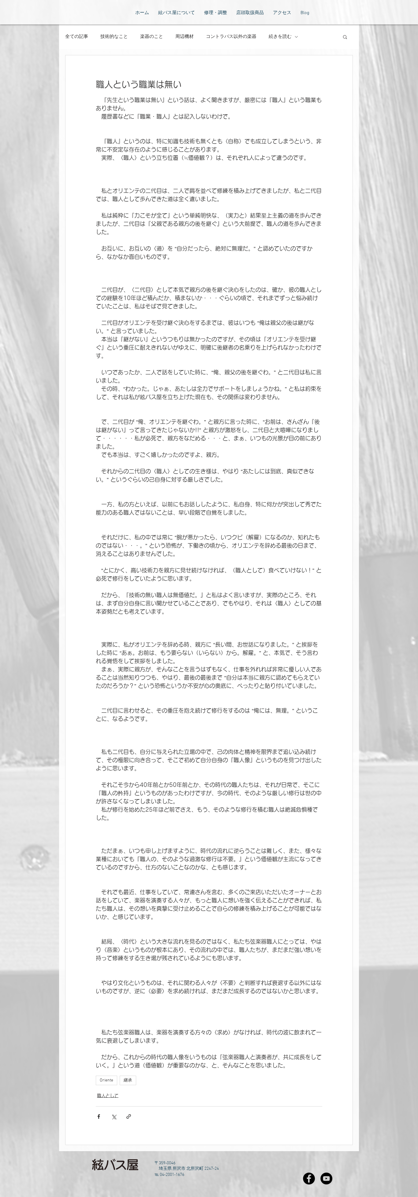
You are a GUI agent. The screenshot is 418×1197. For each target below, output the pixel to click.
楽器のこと (151, 36)
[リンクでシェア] (129, 1116)
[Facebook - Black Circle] (309, 1178)
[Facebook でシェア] (99, 1116)
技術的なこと (114, 36)
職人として (107, 1095)
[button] (345, 36)
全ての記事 (76, 36)
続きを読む (280, 36)
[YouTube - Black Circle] (326, 1178)
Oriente (106, 1080)
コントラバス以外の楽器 (231, 36)
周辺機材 (184, 36)
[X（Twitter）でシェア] (114, 1116)
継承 (128, 1080)
